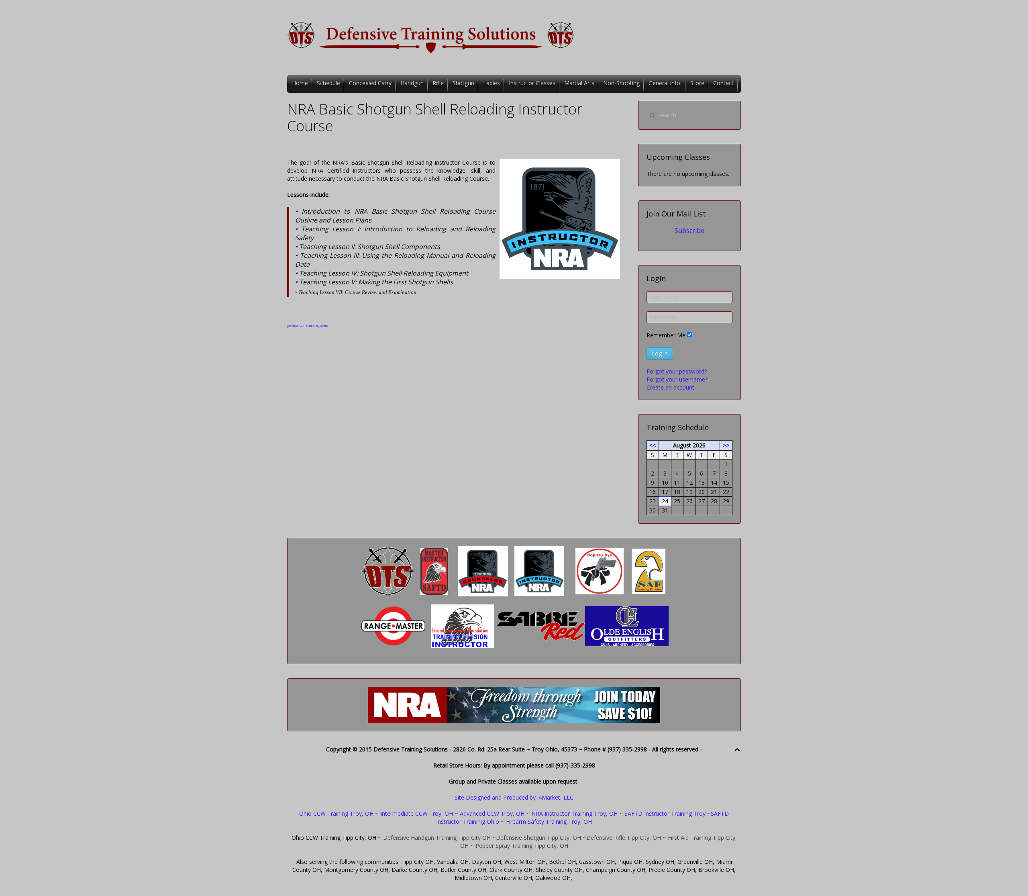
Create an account (670, 387)
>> (726, 445)
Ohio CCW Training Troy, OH (336, 813)
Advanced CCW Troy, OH (491, 813)
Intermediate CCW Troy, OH (416, 813)
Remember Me (666, 335)
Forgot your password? (677, 371)
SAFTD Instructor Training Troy (665, 813)
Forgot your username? (677, 379)
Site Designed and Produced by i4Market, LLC (514, 797)
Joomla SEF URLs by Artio (307, 325)
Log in (660, 353)
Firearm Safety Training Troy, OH (549, 821)
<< (652, 445)
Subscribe (689, 231)
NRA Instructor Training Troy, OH (574, 813)
